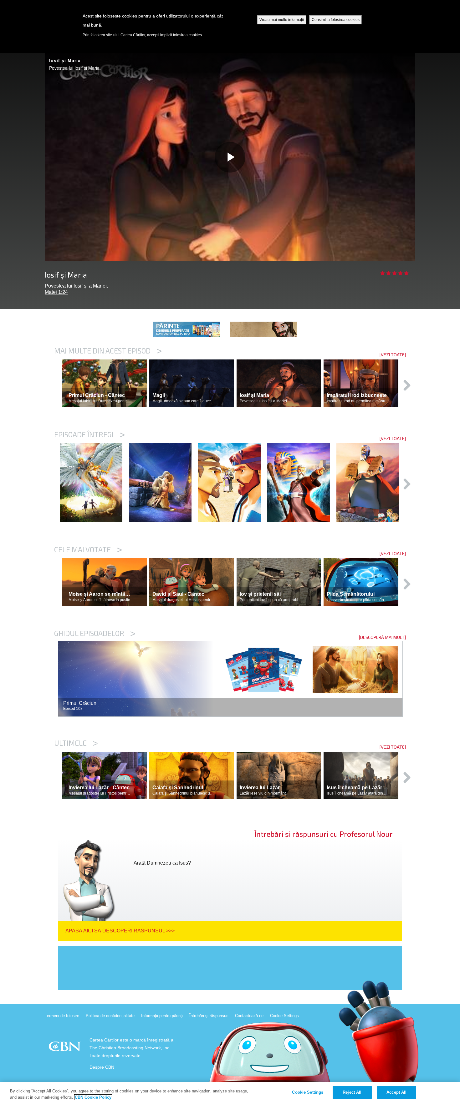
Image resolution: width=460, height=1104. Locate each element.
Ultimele (76, 743)
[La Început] (94, 482)
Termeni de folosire (62, 1015)
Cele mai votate (88, 549)
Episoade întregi (89, 434)
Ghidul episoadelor (94, 633)
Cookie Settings (284, 1015)
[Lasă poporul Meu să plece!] (301, 482)
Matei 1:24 (56, 292)
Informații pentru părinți (162, 1015)
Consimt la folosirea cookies (336, 20)
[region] (230, 1093)
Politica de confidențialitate (110, 1015)
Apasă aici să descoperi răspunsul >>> (120, 930)
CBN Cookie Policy (93, 1097)
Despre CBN (101, 1067)
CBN (66, 1048)
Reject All (352, 1092)
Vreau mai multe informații (281, 20)
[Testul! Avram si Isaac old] (163, 482)
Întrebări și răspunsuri (208, 1015)
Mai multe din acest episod (108, 350)
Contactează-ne (249, 1015)
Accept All (396, 1092)
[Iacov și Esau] (232, 482)
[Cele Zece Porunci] (371, 482)
